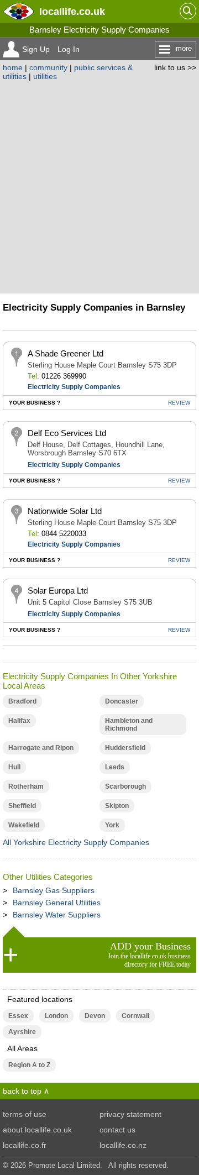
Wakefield (23, 825)
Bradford (22, 701)
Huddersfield (125, 748)
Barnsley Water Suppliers (57, 914)
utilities (45, 76)
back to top (22, 1091)
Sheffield (22, 806)
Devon (95, 1016)
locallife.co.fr (24, 1145)
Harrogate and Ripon (41, 748)
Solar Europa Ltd (58, 590)
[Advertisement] (99, 185)
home (13, 67)
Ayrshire (22, 1032)
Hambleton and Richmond (129, 724)
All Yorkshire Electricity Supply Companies (76, 842)
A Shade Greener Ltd (65, 353)
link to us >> (175, 67)
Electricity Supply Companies (74, 387)
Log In (68, 49)
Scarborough (125, 786)
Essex (18, 1016)
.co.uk (72, 11)
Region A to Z (29, 1065)
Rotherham (26, 786)
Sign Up (36, 49)
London (56, 1016)
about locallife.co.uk (37, 1129)
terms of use (24, 1114)
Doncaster (121, 701)
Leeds (114, 767)
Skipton (117, 806)
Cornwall (135, 1016)
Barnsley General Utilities (57, 902)
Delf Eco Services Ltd (67, 433)
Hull (14, 767)
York (112, 825)
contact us (117, 1129)
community (48, 67)
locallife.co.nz (123, 1145)
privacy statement (130, 1114)
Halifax (19, 721)
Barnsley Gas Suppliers (54, 890)
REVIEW (179, 403)
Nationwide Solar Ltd (65, 511)
